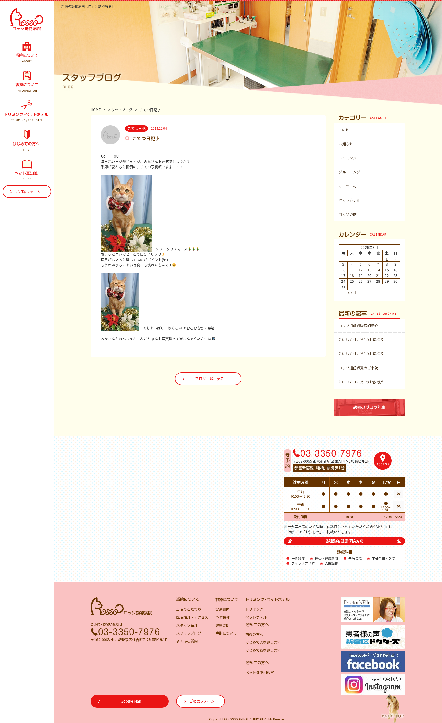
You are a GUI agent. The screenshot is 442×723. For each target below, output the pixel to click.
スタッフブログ (119, 109)
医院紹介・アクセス (192, 617)
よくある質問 (187, 640)
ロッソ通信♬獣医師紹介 (358, 325)
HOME (96, 109)
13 (369, 269)
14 (378, 269)
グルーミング (349, 171)
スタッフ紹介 (187, 625)
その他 (344, 129)
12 (361, 269)
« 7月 (352, 292)
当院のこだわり (188, 609)
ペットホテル (349, 200)
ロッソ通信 (348, 214)
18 (352, 275)
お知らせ (346, 143)
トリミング (348, 157)
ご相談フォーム (28, 191)
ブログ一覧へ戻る (209, 378)
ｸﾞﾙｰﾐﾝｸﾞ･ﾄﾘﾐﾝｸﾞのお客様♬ (361, 339)
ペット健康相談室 (259, 672)
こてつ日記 (348, 185)
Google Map (131, 701)
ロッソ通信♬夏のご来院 (358, 367)
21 (378, 275)
